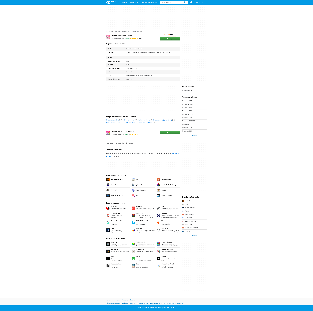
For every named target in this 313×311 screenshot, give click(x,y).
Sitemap (132, 300)
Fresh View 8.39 (187, 107)
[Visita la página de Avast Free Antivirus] (170, 35)
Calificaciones (134, 2)
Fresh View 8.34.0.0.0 (188, 121)
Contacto (117, 300)
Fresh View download (112, 120)
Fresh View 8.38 (187, 111)
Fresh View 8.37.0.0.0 (188, 114)
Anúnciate (125, 300)
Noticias (125, 2)
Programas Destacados (148, 2)
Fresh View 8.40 (187, 90)
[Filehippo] (112, 2)
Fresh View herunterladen (113, 123)
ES (202, 2)
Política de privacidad (142, 303)
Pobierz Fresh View (128, 120)
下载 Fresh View (130, 123)
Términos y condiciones (113, 303)
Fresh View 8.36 (187, 117)
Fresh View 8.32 (187, 124)
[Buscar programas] (184, 2)
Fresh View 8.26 (187, 131)
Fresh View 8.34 (187, 101)
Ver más (194, 135)
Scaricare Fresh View (144, 120)
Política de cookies (127, 303)
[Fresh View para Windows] (108, 37)
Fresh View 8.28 (187, 127)
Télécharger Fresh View (145, 123)
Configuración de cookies (176, 303)
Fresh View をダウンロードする (162, 120)
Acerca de (109, 300)
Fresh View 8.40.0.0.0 (188, 104)
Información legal (155, 303)
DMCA (164, 303)
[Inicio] (107, 31)
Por (118, 38)
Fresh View (123, 36)
